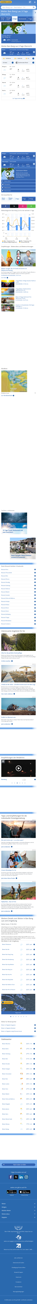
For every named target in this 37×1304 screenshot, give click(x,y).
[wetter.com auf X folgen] (16, 1177)
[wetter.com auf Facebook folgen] (11, 1177)
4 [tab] (20, 783)
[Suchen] (33, 7)
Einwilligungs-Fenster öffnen (18, 1267)
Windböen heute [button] (5, 393)
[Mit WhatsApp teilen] (31, 206)
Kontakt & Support (18, 1272)
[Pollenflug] (30, 2)
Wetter (4, 1203)
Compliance (18, 1282)
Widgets (4, 1207)
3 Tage (15, 19)
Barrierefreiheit (18, 1286)
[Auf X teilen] (14, 206)
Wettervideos (6, 1214)
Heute (2, 19)
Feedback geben (15, 41)
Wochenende (22, 19)
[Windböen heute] (18, 381)
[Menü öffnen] (34, 2)
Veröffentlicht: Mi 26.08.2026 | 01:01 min (11, 275)
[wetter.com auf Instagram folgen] (26, 1177)
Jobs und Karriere (18, 1258)
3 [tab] (17, 783)
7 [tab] (26, 1016)
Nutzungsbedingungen (18, 1291)
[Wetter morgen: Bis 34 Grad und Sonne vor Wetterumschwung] (18, 257)
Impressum (18, 1277)
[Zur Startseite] (7, 1)
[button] (18, 52)
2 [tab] (14, 783)
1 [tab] (12, 783)
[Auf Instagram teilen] (22, 206)
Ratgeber (4, 1217)
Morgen (8, 19)
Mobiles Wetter (6, 1210)
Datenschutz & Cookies (18, 1262)
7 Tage (30, 19)
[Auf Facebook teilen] (5, 206)
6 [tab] (25, 783)
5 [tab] (22, 783)
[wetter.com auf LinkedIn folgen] (21, 1177)
